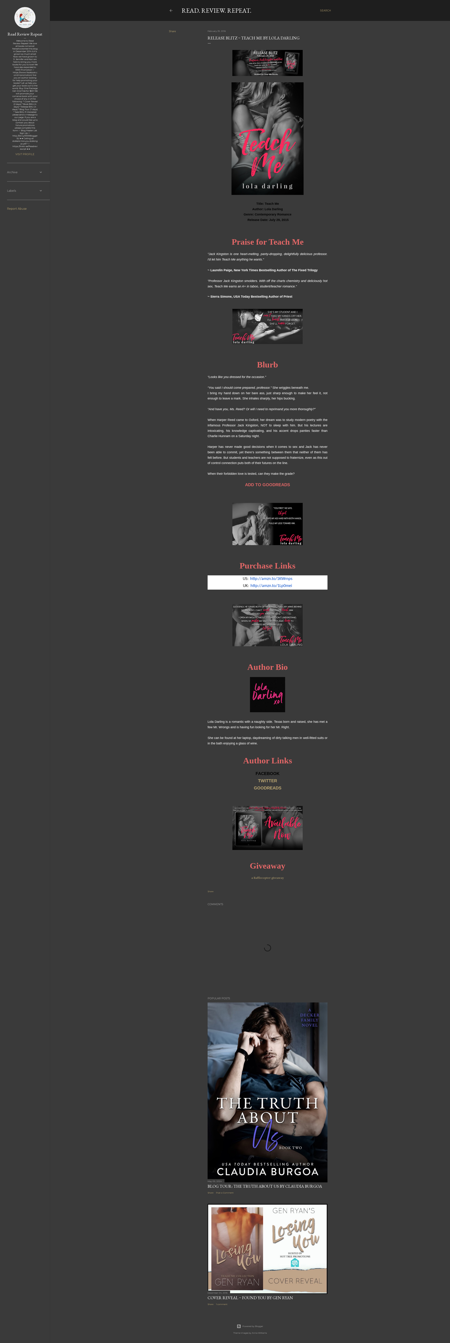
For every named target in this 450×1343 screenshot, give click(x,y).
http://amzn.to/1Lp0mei (271, 586)
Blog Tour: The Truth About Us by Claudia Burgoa (265, 1186)
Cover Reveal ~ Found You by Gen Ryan (250, 1297)
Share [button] (172, 31)
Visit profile (24, 154)
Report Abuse (17, 208)
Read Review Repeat (25, 34)
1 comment (221, 1304)
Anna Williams (259, 1333)
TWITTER (267, 780)
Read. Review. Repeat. (216, 10)
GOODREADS (267, 788)
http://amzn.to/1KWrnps (271, 579)
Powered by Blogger (252, 1326)
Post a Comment (225, 1192)
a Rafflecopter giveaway (267, 878)
